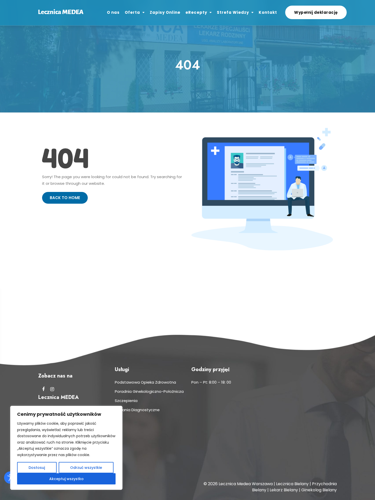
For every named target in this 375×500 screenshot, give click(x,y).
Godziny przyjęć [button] (210, 370)
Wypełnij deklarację (316, 12)
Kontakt (268, 12)
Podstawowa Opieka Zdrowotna (145, 382)
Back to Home (65, 197)
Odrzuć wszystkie (86, 467)
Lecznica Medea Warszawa (246, 484)
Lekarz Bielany (284, 490)
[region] (66, 448)
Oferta (132, 12)
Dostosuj (37, 467)
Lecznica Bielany (292, 484)
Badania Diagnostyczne (137, 409)
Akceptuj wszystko (66, 478)
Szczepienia (126, 400)
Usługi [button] (122, 370)
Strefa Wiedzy (233, 12)
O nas (113, 12)
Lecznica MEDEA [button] (58, 397)
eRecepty (196, 12)
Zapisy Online (165, 12)
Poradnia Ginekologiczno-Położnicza (149, 391)
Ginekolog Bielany (319, 490)
